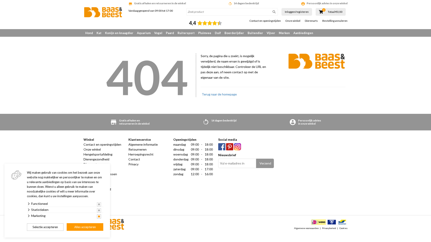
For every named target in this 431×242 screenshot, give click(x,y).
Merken (284, 33)
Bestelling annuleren (334, 20)
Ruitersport (186, 33)
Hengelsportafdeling (98, 154)
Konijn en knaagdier (119, 33)
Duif (218, 33)
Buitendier (255, 33)
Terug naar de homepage (219, 94)
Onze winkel (292, 20)
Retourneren (137, 149)
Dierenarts (311, 20)
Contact (134, 159)
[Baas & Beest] (103, 12)
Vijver (271, 33)
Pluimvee (204, 33)
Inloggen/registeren (297, 11)
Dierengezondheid (96, 159)
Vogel (158, 33)
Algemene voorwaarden (306, 228)
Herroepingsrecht (141, 154)
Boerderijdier (234, 33)
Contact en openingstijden (265, 20)
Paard (170, 33)
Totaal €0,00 (335, 12)
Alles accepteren (85, 227)
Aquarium (144, 33)
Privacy (133, 164)
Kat (99, 33)
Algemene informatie (143, 144)
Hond (89, 33)
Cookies (343, 228)
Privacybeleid (329, 228)
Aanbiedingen (303, 33)
